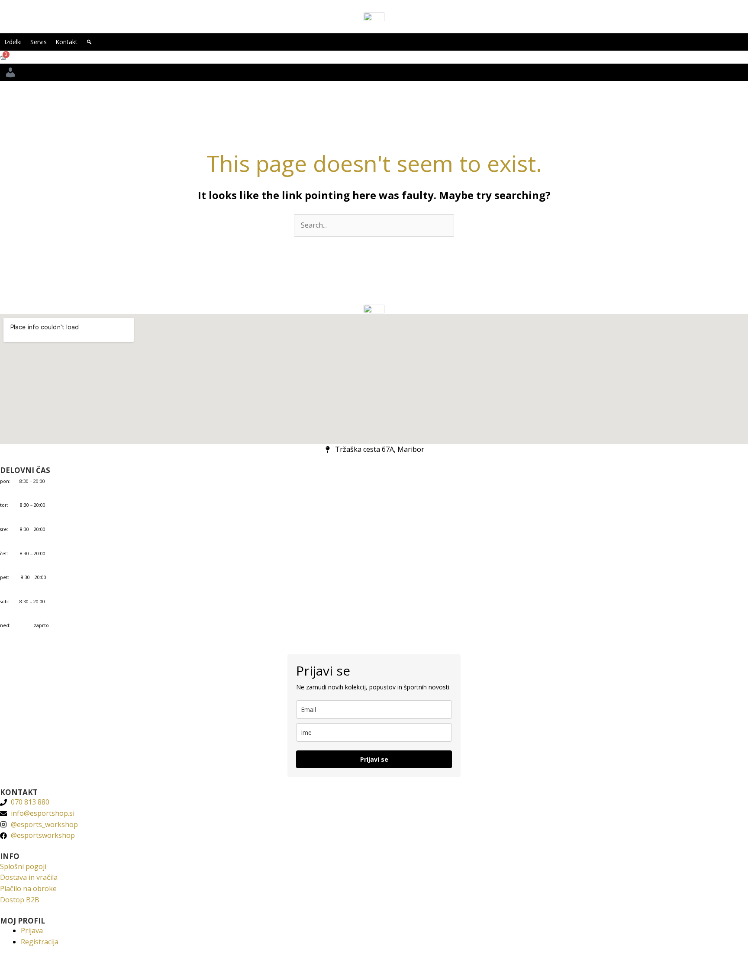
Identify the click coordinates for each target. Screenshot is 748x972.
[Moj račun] (10, 72)
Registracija (39, 941)
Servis (38, 42)
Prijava (32, 930)
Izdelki (13, 42)
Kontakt (66, 42)
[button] (89, 42)
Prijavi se (374, 759)
